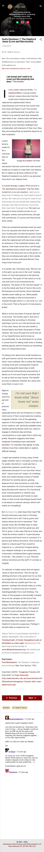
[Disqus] (22, 744)
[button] (40, 39)
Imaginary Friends (27, 672)
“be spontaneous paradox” (14, 189)
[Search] (40, 6)
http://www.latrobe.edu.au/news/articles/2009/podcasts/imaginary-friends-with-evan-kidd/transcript (22, 681)
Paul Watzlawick (9, 662)
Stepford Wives (14, 93)
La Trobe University (20, 675)
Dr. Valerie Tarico (20, 708)
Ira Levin (14, 90)
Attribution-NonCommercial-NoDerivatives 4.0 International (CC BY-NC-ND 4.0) (22, 845)
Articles (6, 708)
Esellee (28, 160)
